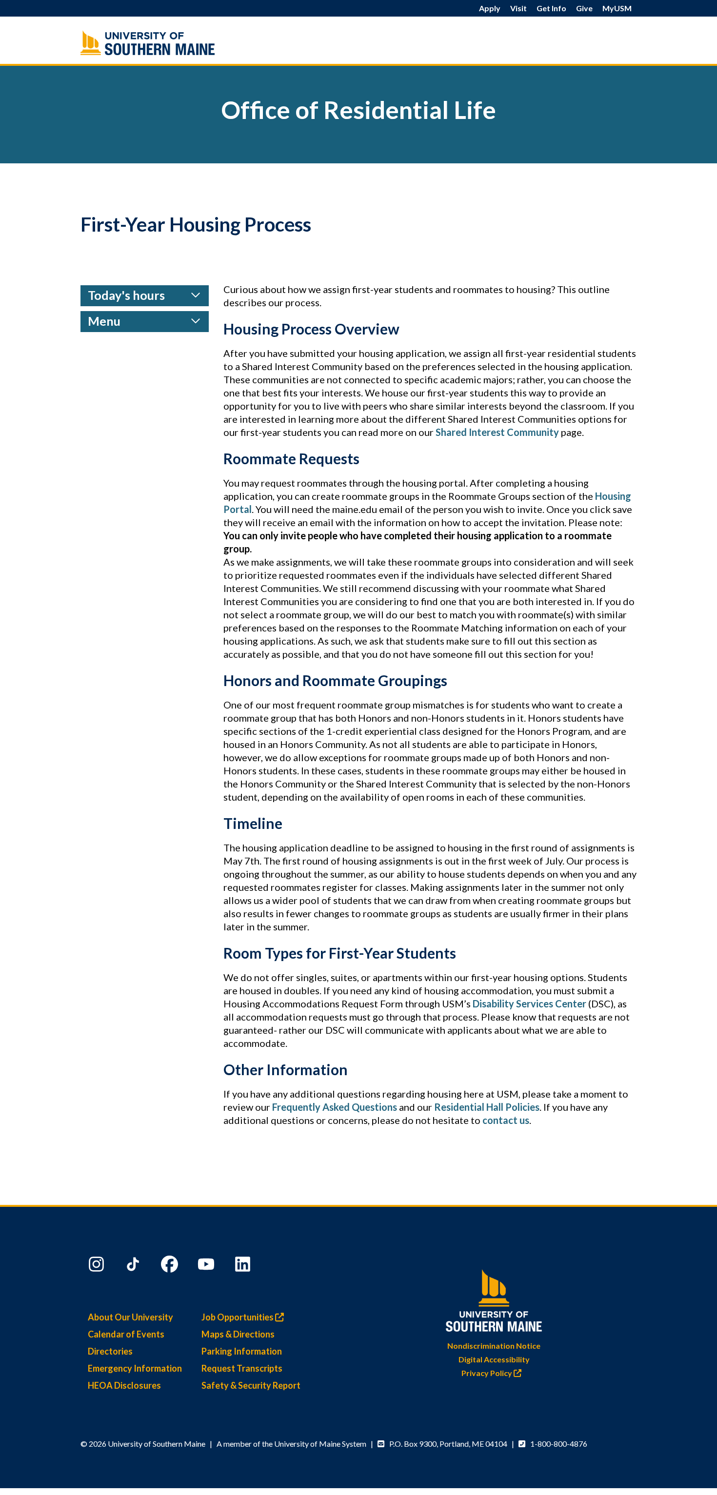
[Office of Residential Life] (168, 42)
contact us (505, 1120)
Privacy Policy (487, 1372)
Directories (110, 1351)
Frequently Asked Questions (334, 1107)
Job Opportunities (238, 1317)
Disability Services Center (529, 1003)
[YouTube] (207, 1266)
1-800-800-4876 (558, 1443)
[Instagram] (97, 1266)
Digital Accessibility (494, 1359)
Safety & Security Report (250, 1385)
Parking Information (241, 1351)
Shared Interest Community (497, 432)
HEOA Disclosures (124, 1385)
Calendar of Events (126, 1334)
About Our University (130, 1317)
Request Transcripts (241, 1368)
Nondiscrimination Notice (493, 1345)
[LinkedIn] (244, 1266)
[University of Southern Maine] (494, 1298)
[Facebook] (170, 1266)
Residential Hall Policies (486, 1107)
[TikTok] (134, 1266)
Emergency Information (135, 1368)
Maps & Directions (238, 1334)
